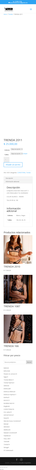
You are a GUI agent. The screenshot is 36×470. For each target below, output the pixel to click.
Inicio (5, 14)
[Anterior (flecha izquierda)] (1, 469)
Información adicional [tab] (12, 181)
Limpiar (25, 153)
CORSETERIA (21, 172)
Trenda (10, 14)
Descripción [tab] (9, 178)
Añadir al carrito (13, 164)
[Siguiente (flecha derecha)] (2, 469)
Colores (7, 150)
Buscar (29, 362)
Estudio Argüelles (25, 463)
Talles (6, 155)
